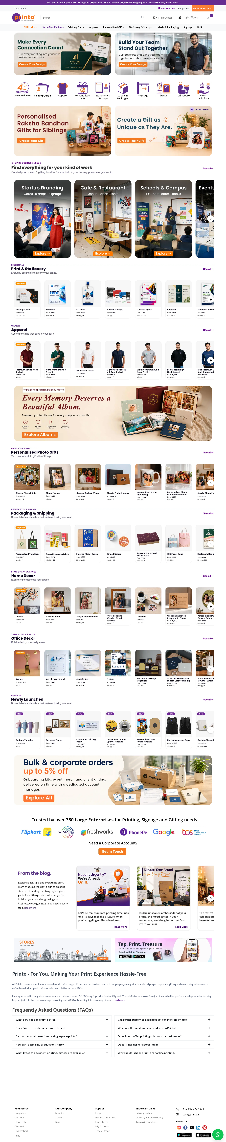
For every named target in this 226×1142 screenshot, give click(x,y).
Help (98, 1112)
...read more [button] (118, 1000)
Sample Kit (183, 8)
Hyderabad (21, 1130)
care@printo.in (191, 1114)
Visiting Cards (76, 27)
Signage (187, 27)
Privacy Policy (144, 1112)
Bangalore (20, 1112)
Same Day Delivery (53, 27)
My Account (102, 1126)
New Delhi (20, 1121)
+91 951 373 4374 (193, 1108)
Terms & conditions (147, 1121)
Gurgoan (19, 1117)
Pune (17, 1135)
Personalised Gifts (113, 27)
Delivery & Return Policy (149, 1117)
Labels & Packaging (168, 27)
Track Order (19, 8)
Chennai (19, 1126)
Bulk (200, 27)
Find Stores (101, 1121)
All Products (30, 27)
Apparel (93, 27)
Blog (57, 1121)
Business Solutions (203, 8)
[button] (94, 17)
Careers (59, 1117)
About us (60, 1112)
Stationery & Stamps (140, 27)
